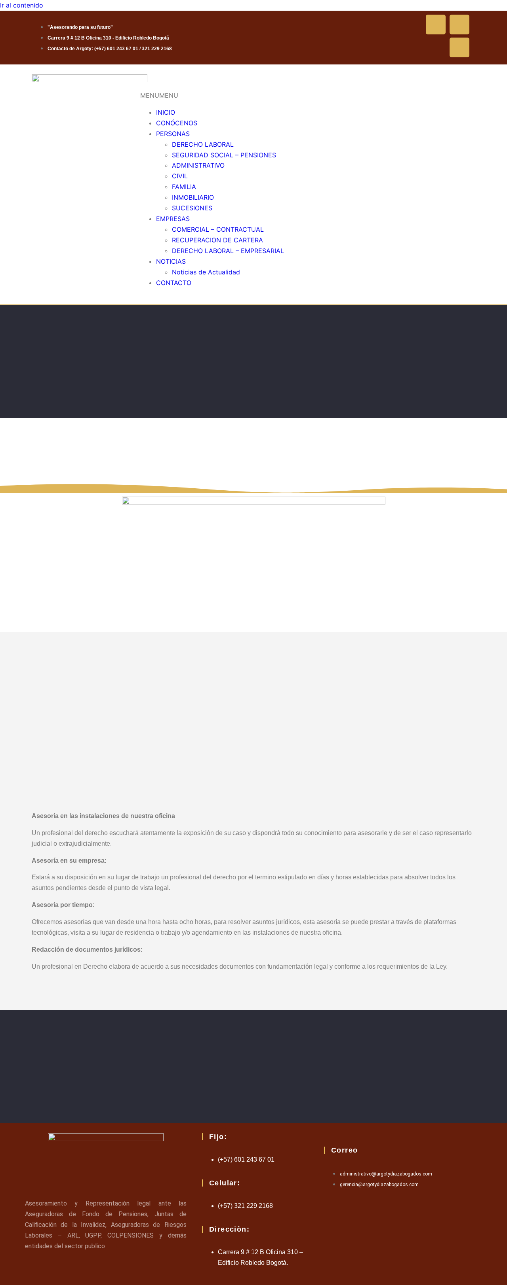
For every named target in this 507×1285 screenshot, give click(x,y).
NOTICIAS (171, 261)
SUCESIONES (192, 208)
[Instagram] (459, 47)
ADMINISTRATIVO (198, 165)
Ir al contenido (21, 5)
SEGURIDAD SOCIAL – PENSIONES (224, 155)
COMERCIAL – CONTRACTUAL (218, 229)
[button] (159, 95)
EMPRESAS (173, 219)
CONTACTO (173, 283)
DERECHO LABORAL (203, 144)
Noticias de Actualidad (206, 272)
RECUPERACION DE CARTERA (217, 240)
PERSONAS (173, 134)
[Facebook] (436, 24)
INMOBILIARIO (193, 197)
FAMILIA (184, 187)
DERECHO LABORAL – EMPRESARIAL (228, 251)
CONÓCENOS (176, 123)
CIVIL (180, 176)
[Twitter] (459, 24)
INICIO (165, 112)
